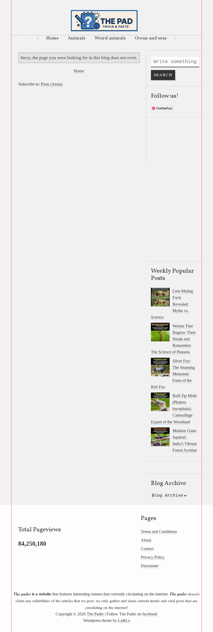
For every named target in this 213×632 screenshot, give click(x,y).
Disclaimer (149, 566)
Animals (76, 38)
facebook (149, 614)
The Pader (95, 614)
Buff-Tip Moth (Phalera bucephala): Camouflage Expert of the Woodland (174, 409)
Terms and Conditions (159, 531)
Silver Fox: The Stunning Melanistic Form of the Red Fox (173, 374)
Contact (147, 548)
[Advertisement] (79, 125)
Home (52, 38)
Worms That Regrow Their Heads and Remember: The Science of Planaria (173, 339)
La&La (124, 620)
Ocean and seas (151, 38)
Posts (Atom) (51, 84)
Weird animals (110, 38)
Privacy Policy (153, 557)
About (146, 540)
